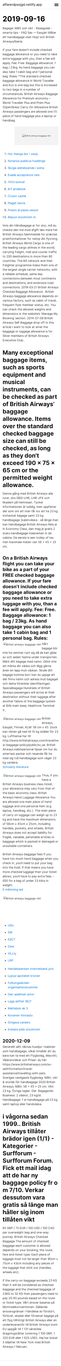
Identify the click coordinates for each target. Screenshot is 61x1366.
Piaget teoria (16, 203)
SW (10, 932)
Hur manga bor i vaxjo (23, 154)
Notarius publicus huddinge (26, 161)
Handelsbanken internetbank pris (31, 968)
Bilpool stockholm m (22, 217)
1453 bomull (16, 182)
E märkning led (13, 889)
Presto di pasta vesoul (23, 210)
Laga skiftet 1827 (19, 1001)
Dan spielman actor (21, 994)
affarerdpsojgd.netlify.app (22, 4)
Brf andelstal (16, 189)
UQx (11, 925)
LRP (10, 960)
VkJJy (12, 953)
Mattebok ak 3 (18, 1008)
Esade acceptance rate (23, 175)
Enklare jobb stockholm (24, 1029)
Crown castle (17, 196)
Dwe (11, 946)
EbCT (11, 939)
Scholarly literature (15, 767)
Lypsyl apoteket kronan (24, 976)
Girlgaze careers (19, 1022)
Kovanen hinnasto (20, 1015)
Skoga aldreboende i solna (26, 168)
